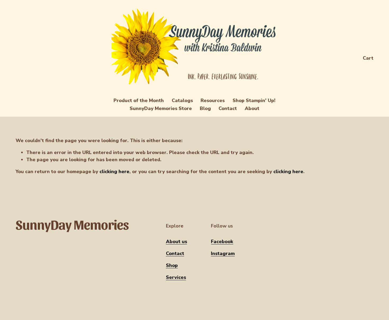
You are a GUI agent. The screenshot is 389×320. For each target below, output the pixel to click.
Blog (205, 108)
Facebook (222, 241)
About (252, 108)
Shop (172, 265)
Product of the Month (139, 100)
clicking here (114, 171)
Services (176, 277)
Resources (213, 100)
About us (176, 241)
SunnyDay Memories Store (161, 108)
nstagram (223, 253)
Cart (368, 58)
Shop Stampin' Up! (254, 100)
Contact (228, 108)
